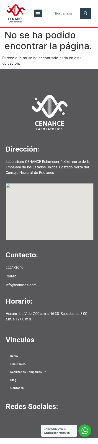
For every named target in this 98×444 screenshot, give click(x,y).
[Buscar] (85, 13)
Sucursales (18, 364)
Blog (13, 380)
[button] (38, 13)
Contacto (17, 388)
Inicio (14, 356)
